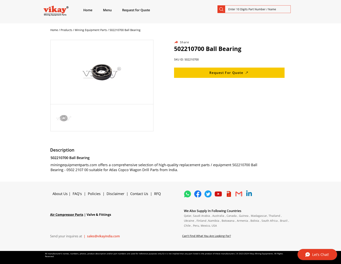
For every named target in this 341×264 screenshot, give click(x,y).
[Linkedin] (249, 193)
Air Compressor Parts (66, 214)
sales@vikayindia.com (103, 236)
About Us (60, 193)
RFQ (157, 193)
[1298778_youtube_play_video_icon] (218, 193)
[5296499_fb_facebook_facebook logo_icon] (197, 193)
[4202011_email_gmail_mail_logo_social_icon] (238, 193)
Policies (94, 193)
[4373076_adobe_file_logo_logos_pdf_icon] (228, 193)
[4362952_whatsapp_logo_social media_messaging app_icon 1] (187, 193)
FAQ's (77, 193)
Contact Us (139, 193)
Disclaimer (116, 193)
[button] (112, 10)
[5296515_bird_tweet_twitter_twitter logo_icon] (208, 193)
